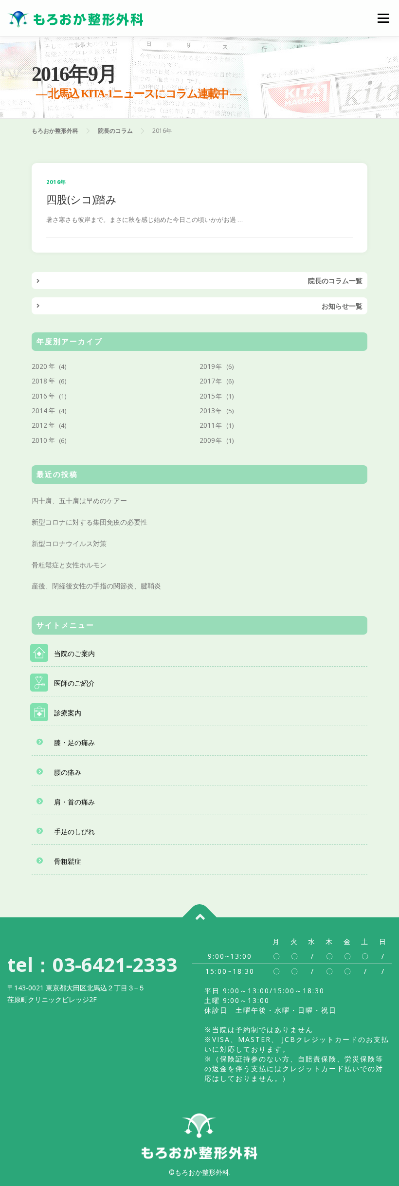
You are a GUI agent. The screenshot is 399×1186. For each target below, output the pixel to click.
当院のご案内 (74, 653)
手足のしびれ (74, 831)
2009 (207, 440)
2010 (39, 440)
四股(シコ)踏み (81, 199)
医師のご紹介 (74, 683)
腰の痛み (67, 772)
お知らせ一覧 (342, 305)
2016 (39, 396)
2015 (207, 396)
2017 (207, 380)
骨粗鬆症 (67, 861)
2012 (39, 425)
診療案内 (67, 712)
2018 (39, 380)
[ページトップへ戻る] (199, 917)
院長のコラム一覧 (335, 280)
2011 (207, 425)
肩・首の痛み (74, 801)
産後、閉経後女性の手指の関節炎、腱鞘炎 (96, 585)
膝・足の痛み (74, 742)
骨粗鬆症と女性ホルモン (69, 564)
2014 (39, 410)
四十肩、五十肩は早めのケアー (79, 500)
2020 (39, 366)
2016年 (56, 181)
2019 (207, 366)
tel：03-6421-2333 (92, 964)
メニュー (383, 18)
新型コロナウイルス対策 (69, 543)
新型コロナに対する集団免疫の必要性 (89, 522)
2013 (207, 410)
